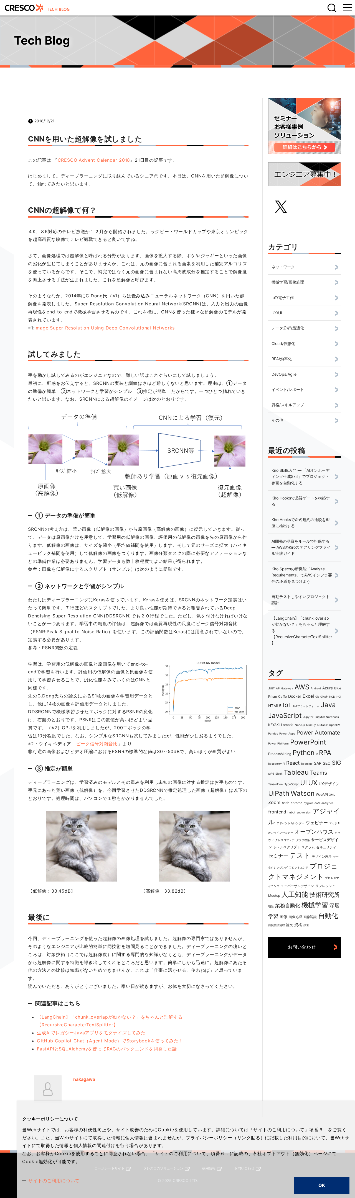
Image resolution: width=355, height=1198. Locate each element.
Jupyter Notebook (327, 716)
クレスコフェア (285, 840)
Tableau (296, 772)
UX (312, 783)
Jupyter (308, 716)
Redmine (307, 763)
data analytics (324, 803)
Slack (278, 773)
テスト (300, 855)
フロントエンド (298, 867)
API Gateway (284, 688)
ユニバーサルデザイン (297, 886)
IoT (287, 705)
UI (303, 783)
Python (304, 753)
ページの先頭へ (344, 1166)
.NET (271, 688)
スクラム (308, 847)
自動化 (328, 916)
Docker (294, 696)
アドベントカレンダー (290, 823)
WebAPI (322, 794)
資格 (298, 924)
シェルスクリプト (286, 847)
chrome (296, 803)
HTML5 (275, 705)
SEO (327, 763)
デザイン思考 (322, 856)
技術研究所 (325, 894)
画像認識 (310, 917)
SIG (336, 762)
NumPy (311, 724)
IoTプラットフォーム (306, 706)
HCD (332, 696)
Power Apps (287, 733)
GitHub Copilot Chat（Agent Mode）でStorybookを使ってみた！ (110, 1041)
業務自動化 (287, 905)
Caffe (282, 696)
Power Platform (278, 743)
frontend (277, 812)
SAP (317, 763)
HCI (338, 696)
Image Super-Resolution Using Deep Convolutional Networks (104, 328)
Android (316, 688)
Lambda (287, 725)
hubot (291, 812)
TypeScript (292, 784)
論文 (289, 925)
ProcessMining (279, 754)
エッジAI (334, 823)
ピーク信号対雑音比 (97, 743)
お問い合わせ (302, 947)
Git (317, 696)
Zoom (274, 802)
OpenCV (334, 724)
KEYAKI (274, 725)
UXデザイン (329, 783)
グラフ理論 (303, 840)
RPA (325, 753)
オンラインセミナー (280, 832)
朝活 (271, 906)
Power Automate (318, 732)
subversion (304, 812)
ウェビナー (317, 822)
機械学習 (314, 905)
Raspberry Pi (276, 763)
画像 (283, 916)
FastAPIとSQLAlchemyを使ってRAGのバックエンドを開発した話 (107, 1049)
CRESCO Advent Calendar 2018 (94, 160)
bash (285, 803)
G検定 (324, 696)
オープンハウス (314, 831)
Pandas (273, 733)
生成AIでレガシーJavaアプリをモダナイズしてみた (91, 1032)
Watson (303, 793)
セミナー (278, 856)
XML (332, 794)
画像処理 (295, 917)
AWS (302, 687)
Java (328, 705)
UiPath (278, 793)
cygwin (308, 803)
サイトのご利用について (54, 1180)
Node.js (300, 724)
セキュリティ (326, 847)
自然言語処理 (276, 925)
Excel (308, 696)
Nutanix (322, 724)
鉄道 (306, 925)
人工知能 (295, 894)
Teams (318, 772)
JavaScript (285, 716)
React (293, 763)
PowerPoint (308, 742)
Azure (327, 688)
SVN (271, 773)
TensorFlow (275, 784)
